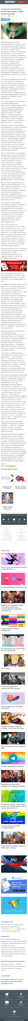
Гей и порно (5, 668)
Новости (12, 16)
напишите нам (12, 929)
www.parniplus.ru (11, 465)
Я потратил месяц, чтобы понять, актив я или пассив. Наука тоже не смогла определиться (14, 806)
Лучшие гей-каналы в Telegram (12, 766)
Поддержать (21, 2)
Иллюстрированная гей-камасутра (14, 587)
